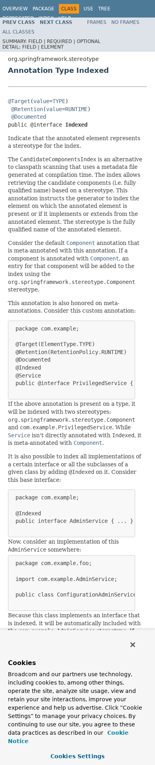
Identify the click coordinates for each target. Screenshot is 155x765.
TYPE (58, 101)
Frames (97, 22)
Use (88, 9)
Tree (104, 9)
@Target (19, 101)
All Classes (18, 32)
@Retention (27, 109)
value (41, 101)
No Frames (125, 22)
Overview (15, 9)
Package (43, 9)
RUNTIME (76, 109)
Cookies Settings (77, 756)
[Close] (132, 644)
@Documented (28, 116)
